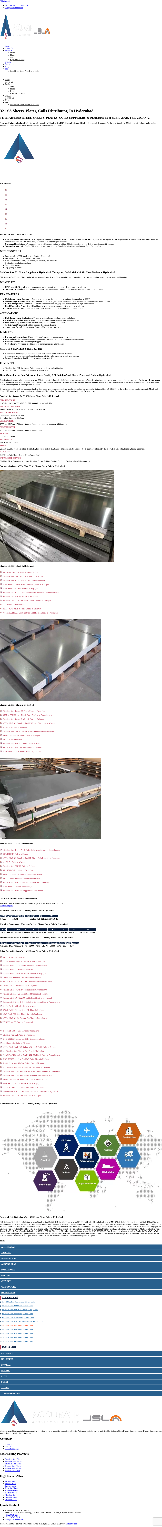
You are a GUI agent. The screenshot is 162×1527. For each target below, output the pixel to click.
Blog (7, 66)
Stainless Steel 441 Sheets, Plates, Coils (17, 1341)
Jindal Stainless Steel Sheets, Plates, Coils (18, 1302)
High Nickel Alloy (17, 60)
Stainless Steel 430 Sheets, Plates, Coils (17, 1337)
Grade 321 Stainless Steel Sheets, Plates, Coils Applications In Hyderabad (39, 224)
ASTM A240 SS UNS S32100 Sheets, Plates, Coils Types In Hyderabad (38, 200)
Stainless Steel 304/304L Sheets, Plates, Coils (20, 1310)
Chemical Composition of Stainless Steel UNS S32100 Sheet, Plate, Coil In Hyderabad (44, 209)
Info (6, 69)
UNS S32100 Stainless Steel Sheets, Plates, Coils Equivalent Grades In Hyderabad (43, 205)
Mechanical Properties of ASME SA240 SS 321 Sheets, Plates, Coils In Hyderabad (43, 214)
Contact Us (9, 64)
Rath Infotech (71, 1524)
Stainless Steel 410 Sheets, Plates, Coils (17, 1333)
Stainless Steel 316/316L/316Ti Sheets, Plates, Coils (22, 1321)
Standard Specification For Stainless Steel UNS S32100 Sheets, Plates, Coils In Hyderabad (46, 195)
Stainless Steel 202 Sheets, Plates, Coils (17, 1306)
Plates (12, 55)
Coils (12, 57)
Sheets (12, 53)
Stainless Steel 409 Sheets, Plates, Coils (17, 1329)
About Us (9, 48)
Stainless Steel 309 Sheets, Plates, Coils (17, 1314)
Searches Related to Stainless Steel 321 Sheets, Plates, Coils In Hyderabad (39, 229)
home (7, 46)
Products (8, 50)
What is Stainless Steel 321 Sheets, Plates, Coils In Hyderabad (34, 190)
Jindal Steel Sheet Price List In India (24, 71)
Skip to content (6, 1)
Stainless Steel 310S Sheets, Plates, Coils (18, 1318)
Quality (8, 62)
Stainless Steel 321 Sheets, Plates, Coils (17, 1325)
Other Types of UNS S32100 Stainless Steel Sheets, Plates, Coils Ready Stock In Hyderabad (47, 219)
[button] (81, 75)
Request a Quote (6, 906)
